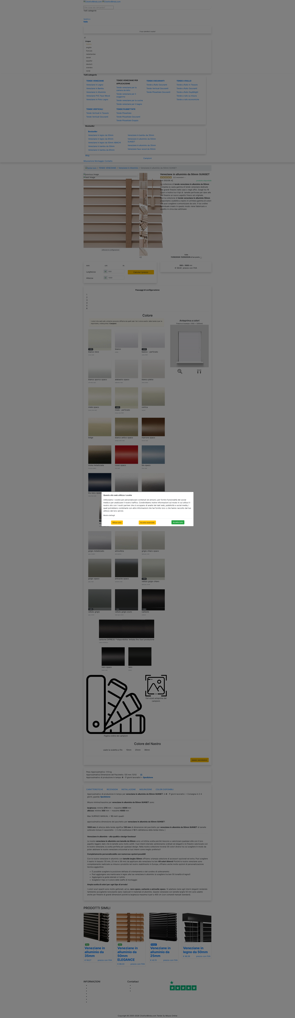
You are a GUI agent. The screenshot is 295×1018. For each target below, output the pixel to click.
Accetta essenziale (147, 523)
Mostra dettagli (109, 515)
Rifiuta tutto (117, 523)
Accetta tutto (178, 522)
